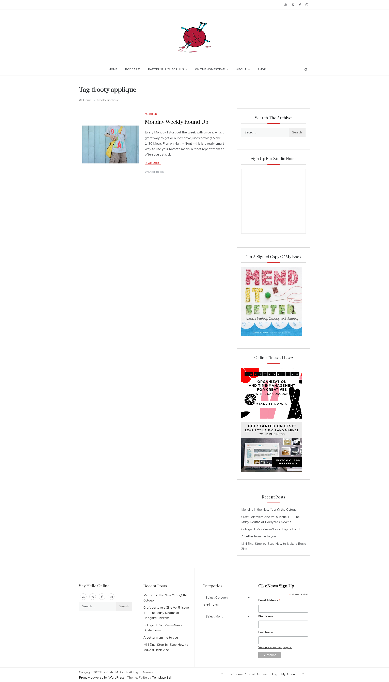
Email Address (269, 600)
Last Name (265, 632)
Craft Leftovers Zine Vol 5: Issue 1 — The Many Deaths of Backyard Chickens (166, 613)
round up (151, 114)
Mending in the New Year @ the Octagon (269, 509)
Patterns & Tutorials (166, 69)
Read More (153, 163)
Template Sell (162, 677)
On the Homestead (210, 69)
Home (113, 69)
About (241, 69)
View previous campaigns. (275, 647)
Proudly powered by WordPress (102, 677)
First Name (265, 616)
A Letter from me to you (258, 536)
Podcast (132, 69)
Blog (274, 674)
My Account (289, 674)
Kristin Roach (156, 171)
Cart (305, 674)
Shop (262, 69)
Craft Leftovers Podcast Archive (244, 674)
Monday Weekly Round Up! (177, 122)
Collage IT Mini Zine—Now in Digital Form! (270, 529)
